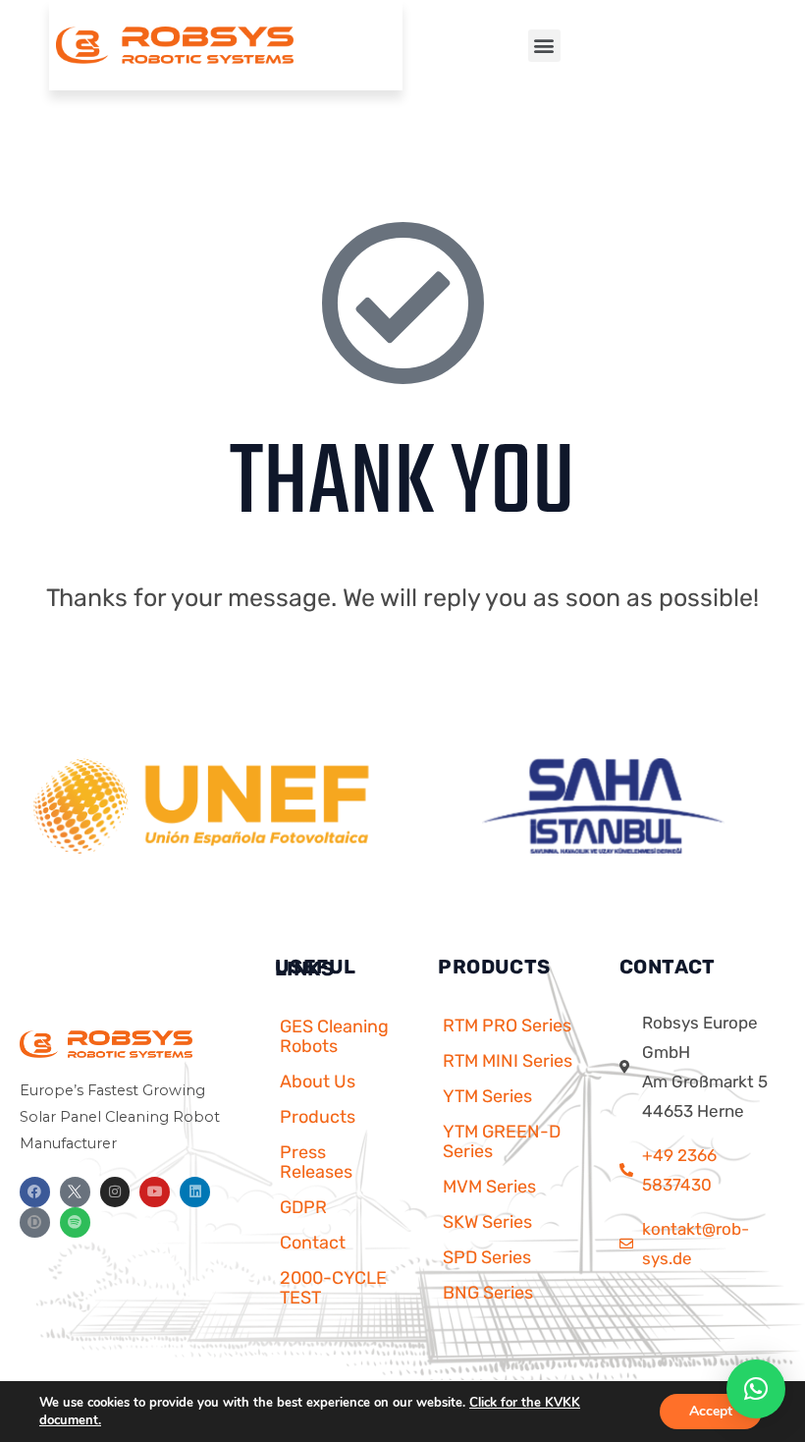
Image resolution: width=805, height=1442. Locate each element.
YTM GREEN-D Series (502, 1141)
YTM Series (487, 1096)
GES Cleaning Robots (334, 1036)
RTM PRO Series (507, 1025)
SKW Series (487, 1222)
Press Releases (316, 1162)
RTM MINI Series (507, 1061)
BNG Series (488, 1292)
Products (317, 1117)
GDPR (303, 1207)
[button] (544, 45)
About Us (317, 1081)
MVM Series (489, 1186)
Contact (313, 1242)
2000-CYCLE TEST (333, 1287)
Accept (710, 1411)
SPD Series (487, 1257)
